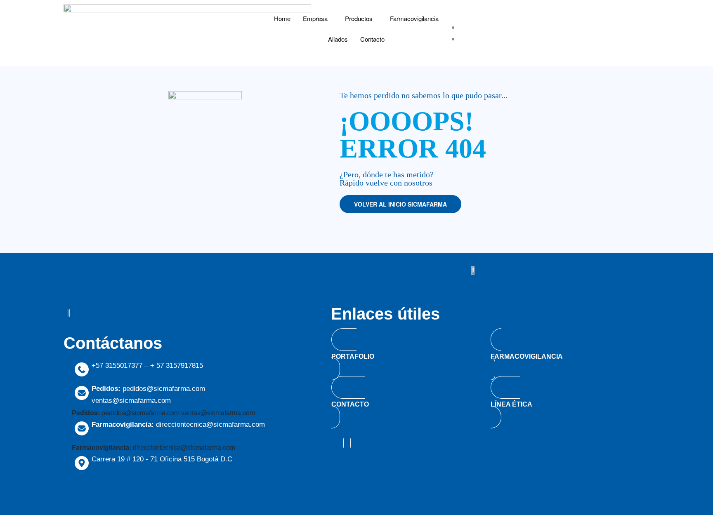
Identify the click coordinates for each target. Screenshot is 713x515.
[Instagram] (343, 443)
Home (282, 18)
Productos (359, 18)
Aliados (338, 39)
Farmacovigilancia (414, 18)
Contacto (372, 39)
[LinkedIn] (350, 443)
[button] (400, 204)
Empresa (315, 18)
